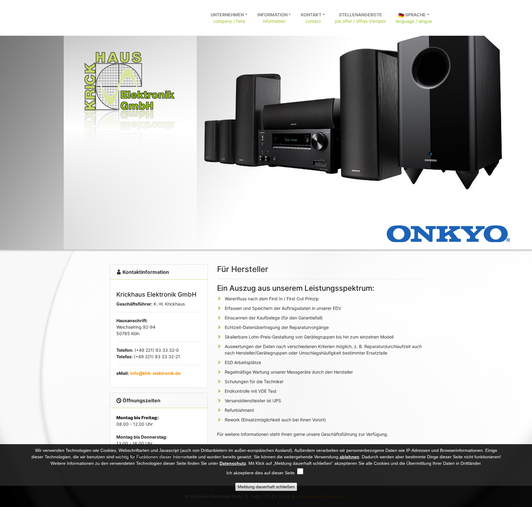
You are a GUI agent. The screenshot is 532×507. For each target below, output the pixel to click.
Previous (3, 128)
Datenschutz (233, 463)
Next (529, 128)
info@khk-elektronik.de (155, 373)
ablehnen (349, 456)
